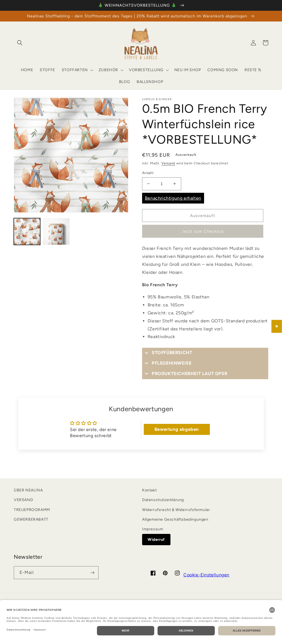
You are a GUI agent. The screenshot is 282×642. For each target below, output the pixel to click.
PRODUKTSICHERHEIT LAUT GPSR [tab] (189, 373)
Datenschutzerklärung (163, 499)
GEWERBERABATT (31, 519)
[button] (20, 43)
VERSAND (23, 499)
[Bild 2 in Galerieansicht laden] (56, 231)
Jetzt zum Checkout (202, 231)
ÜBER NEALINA (28, 490)
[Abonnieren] (92, 572)
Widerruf (156, 539)
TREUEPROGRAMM (32, 509)
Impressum (152, 529)
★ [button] (277, 326)
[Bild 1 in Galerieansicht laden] (27, 231)
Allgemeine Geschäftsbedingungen (175, 519)
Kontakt (149, 490)
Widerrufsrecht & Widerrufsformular (176, 509)
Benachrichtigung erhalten (173, 198)
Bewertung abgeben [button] (176, 429)
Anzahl (147, 173)
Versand (168, 163)
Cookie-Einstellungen (206, 574)
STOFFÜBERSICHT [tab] (172, 352)
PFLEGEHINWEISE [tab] (171, 363)
